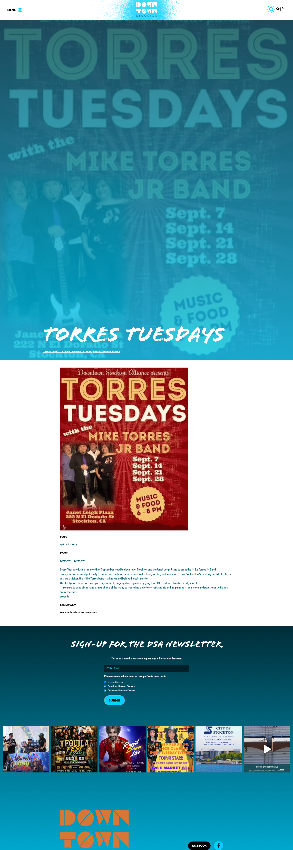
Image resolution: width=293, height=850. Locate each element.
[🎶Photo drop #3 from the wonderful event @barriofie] (26, 749)
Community (76, 351)
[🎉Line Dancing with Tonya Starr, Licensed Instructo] (170, 749)
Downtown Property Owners (121, 690)
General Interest (115, 682)
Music (97, 351)
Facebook (199, 845)
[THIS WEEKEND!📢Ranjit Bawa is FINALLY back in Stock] (122, 749)
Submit (114, 700)
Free (88, 351)
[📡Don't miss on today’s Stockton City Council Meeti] (219, 749)
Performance (111, 351)
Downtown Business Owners (121, 686)
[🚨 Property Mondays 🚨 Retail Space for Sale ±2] (267, 749)
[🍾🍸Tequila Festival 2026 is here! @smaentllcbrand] (74, 749)
